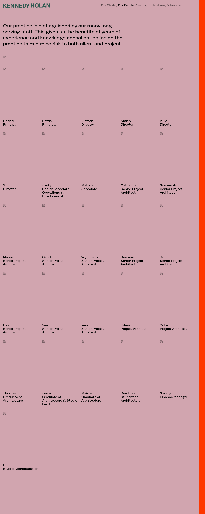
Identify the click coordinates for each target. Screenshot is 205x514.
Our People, (126, 5)
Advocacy (174, 5)
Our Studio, (109, 5)
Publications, (157, 5)
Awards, (141, 5)
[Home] (26, 5)
